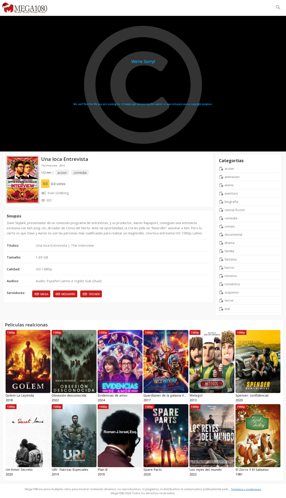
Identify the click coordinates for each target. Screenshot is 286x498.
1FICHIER (94, 294)
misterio (231, 275)
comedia (80, 172)
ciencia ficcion (235, 210)
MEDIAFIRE (68, 294)
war (227, 308)
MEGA (44, 294)
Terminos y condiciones (246, 489)
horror (229, 267)
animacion (232, 176)
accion (62, 172)
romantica (232, 284)
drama (229, 242)
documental (233, 234)
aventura (231, 193)
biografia (231, 201)
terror (229, 300)
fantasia (230, 259)
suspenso (232, 292)
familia (229, 251)
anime (229, 185)
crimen (230, 226)
